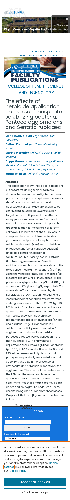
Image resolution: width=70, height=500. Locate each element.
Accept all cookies (35, 482)
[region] (35, 470)
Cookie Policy (17, 471)
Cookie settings (35, 492)
